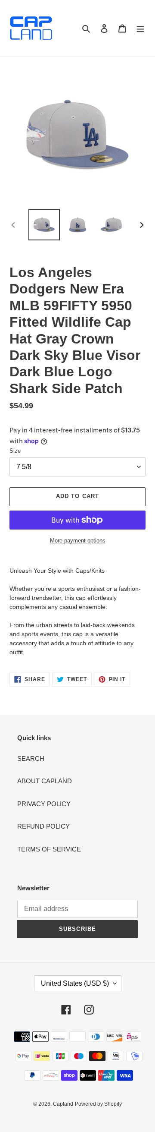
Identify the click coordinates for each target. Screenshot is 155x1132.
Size (15, 451)
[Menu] (140, 28)
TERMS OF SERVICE (49, 849)
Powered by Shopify (98, 1104)
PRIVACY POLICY (44, 803)
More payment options (77, 540)
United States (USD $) (75, 983)
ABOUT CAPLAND (44, 781)
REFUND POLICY (43, 826)
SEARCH (30, 758)
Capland (63, 1104)
